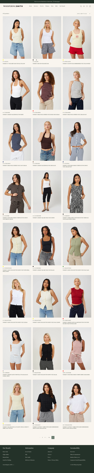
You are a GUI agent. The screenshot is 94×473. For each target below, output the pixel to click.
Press (49, 457)
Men (52, 6)
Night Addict (6, 454)
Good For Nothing (7, 460)
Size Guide (27, 457)
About (30, 6)
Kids (56, 6)
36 (49, 437)
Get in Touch (28, 451)
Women (47, 6)
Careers (49, 454)
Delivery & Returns (30, 460)
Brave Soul (5, 451)
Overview (72, 451)
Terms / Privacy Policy (53, 460)
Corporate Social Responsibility (77, 460)
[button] (87, 6)
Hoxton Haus (6, 457)
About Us (50, 451)
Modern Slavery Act (75, 457)
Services (36, 6)
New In (41, 6)
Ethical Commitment (75, 454)
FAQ (26, 454)
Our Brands (62, 6)
